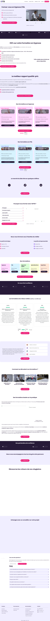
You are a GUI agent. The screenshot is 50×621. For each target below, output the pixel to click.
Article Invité (15, 610)
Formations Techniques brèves (29, 611)
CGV (28, 620)
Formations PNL (27, 610)
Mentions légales (23, 620)
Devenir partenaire (4, 610)
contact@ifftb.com (41, 610)
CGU (26, 620)
